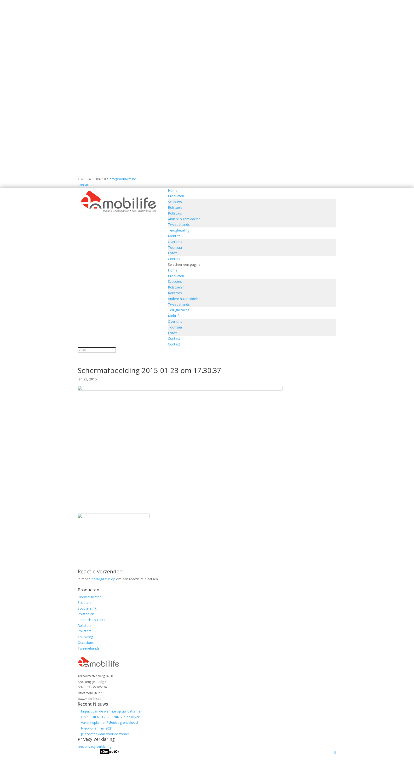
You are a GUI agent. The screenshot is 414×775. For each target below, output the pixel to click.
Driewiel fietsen (90, 597)
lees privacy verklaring (94, 746)
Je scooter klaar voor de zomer (105, 734)
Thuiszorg (85, 636)
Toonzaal (175, 247)
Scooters (175, 201)
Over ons (175, 241)
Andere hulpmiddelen (184, 219)
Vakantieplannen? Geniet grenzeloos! (109, 722)
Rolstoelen (176, 207)
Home (173, 190)
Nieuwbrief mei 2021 (97, 728)
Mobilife (174, 236)
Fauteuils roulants (91, 619)
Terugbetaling (178, 230)
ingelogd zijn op (103, 579)
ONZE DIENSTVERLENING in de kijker (110, 717)
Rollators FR (87, 631)
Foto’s (173, 253)
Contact (84, 184)
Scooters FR (87, 608)
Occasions (86, 642)
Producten (176, 196)
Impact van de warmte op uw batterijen (111, 711)
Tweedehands (179, 224)
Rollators (175, 213)
